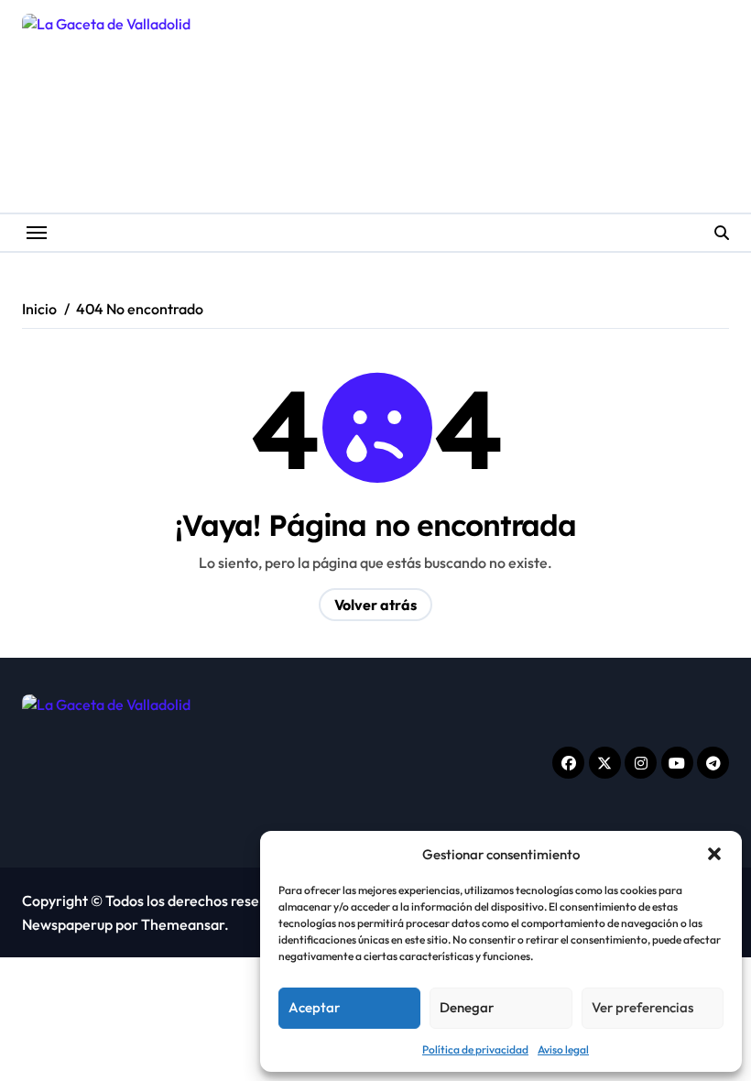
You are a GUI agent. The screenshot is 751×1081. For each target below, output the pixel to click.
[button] (714, 854)
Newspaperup (67, 924)
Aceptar (314, 1007)
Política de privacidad (475, 1049)
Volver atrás (375, 604)
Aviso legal (563, 1049)
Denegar (467, 1007)
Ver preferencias (642, 1007)
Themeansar (182, 924)
